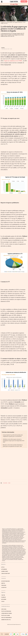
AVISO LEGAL (3, 609)
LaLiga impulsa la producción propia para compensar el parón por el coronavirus (13, 435)
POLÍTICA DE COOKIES (5, 615)
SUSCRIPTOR (3, 587)
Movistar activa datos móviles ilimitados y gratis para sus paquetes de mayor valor (13, 445)
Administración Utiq (6, 619)
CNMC (9, 482)
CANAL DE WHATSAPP (5, 573)
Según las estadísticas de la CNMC (13, 60)
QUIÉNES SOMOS (4, 571)
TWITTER (3, 595)
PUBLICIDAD (3, 585)
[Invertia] (14, 4)
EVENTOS (3, 583)
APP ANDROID (4, 569)
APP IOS (2, 567)
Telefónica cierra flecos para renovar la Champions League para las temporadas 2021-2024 (14, 441)
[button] (11, 634)
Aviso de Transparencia (6, 617)
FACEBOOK (3, 597)
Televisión (5, 482)
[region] (11, 41)
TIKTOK (2, 601)
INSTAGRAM (3, 599)
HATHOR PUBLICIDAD (5, 581)
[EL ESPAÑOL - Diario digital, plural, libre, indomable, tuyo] (14, 1)
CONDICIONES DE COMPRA (6, 613)
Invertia (3, 47)
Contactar (3, 578)
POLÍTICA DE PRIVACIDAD (6, 611)
